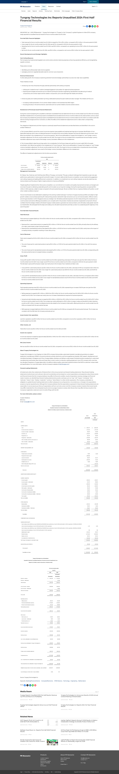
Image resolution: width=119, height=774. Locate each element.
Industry (41, 11)
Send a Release (93, 1)
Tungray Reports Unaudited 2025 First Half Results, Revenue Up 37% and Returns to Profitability (38, 696)
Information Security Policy (37, 771)
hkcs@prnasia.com (85, 758)
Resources (51, 6)
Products (37, 6)
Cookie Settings (58, 771)
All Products (43, 765)
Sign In (84, 1)
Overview (23, 11)
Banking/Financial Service (33, 681)
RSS (51, 771)
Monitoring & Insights (45, 761)
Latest (29, 11)
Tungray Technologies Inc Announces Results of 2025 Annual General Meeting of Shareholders (79, 696)
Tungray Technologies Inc (26, 25)
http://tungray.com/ (64, 364)
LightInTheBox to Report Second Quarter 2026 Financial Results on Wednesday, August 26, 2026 (78, 740)
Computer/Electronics (47, 681)
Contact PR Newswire (88, 755)
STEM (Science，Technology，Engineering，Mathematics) (70, 681)
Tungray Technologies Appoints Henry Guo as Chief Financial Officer (38, 705)
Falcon (42, 764)
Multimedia (57, 11)
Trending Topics (48, 11)
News (43, 6)
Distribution (43, 759)
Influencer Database (45, 762)
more (96, 691)
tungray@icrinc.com (29, 401)
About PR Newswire (67, 755)
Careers (62, 761)
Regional (35, 11)
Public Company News (77, 11)
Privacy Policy (27, 771)
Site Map (47, 771)
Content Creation (44, 758)
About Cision (64, 759)
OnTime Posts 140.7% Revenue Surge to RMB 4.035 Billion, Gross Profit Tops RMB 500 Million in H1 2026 (79, 730)
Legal (21, 771)
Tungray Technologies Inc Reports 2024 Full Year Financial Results (78, 705)
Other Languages (66, 11)
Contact (58, 6)
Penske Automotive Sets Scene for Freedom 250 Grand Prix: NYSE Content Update (32, 740)
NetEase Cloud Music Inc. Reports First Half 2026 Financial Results (38, 730)
